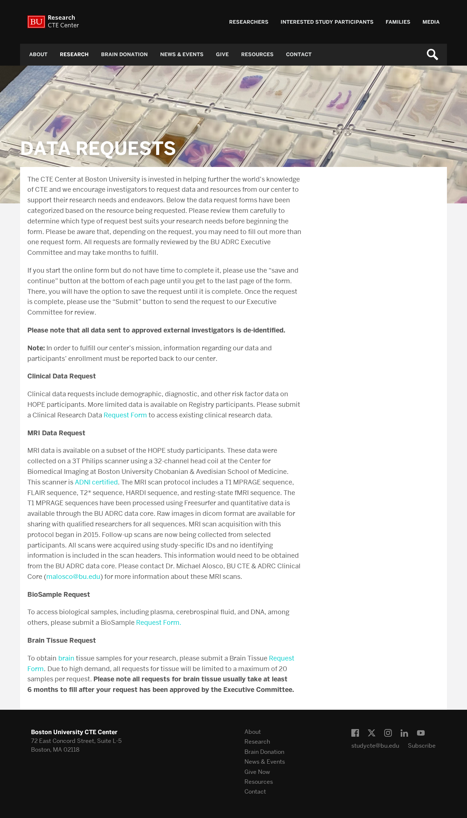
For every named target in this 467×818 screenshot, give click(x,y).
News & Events (182, 54)
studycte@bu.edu (375, 745)
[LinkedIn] (404, 733)
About (38, 54)
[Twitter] (371, 733)
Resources (257, 54)
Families (398, 22)
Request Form (125, 415)
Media (431, 22)
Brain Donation (124, 54)
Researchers (249, 22)
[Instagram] (388, 733)
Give (222, 54)
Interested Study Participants (327, 22)
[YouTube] (421, 733)
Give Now (257, 772)
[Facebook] (355, 733)
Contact (299, 54)
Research (74, 54)
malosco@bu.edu (73, 576)
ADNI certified (96, 482)
